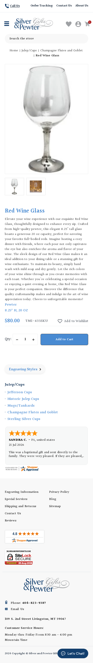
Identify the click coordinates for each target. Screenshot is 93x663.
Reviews (10, 520)
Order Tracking (41, 5)
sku (44, 321)
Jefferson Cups (19, 392)
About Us (81, 5)
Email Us (17, 609)
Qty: (8, 339)
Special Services (16, 499)
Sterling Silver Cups (23, 419)
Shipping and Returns (20, 506)
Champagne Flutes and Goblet (32, 412)
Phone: (28, 603)
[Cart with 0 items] (88, 24)
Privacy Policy (59, 492)
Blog (52, 499)
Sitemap (55, 506)
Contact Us (64, 5)
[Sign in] (78, 24)
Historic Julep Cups (23, 399)
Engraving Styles (23, 369)
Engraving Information (21, 492)
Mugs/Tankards (21, 406)
